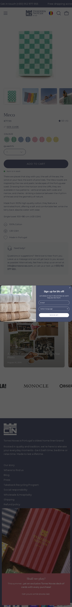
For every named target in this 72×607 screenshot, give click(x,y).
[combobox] (53, 309)
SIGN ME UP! (54, 315)
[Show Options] (67, 309)
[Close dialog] (70, 287)
